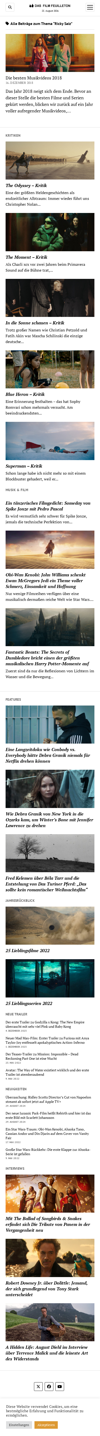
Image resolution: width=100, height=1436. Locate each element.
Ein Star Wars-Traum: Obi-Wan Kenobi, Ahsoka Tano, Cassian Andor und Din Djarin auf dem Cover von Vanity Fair (47, 1133)
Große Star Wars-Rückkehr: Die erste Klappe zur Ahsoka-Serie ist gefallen (48, 1151)
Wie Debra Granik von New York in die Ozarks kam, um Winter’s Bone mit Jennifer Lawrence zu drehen (49, 819)
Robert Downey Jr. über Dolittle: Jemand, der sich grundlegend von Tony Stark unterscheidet (47, 1288)
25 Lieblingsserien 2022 (29, 1003)
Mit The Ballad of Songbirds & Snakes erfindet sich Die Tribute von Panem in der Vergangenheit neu (48, 1224)
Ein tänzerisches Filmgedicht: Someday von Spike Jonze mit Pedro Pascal (48, 506)
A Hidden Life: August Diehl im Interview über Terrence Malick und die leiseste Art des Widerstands (47, 1353)
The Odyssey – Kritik (26, 185)
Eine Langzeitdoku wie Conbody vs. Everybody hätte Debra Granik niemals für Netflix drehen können (48, 755)
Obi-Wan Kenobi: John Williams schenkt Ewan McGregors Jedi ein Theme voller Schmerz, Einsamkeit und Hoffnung (46, 580)
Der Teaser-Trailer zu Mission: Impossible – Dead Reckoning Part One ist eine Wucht (42, 1056)
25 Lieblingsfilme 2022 (28, 950)
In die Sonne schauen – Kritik (35, 323)
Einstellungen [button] (19, 1425)
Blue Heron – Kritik (25, 394)
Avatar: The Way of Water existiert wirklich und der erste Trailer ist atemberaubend (47, 1072)
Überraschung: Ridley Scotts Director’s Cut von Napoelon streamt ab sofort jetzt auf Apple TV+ (48, 1099)
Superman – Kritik (24, 466)
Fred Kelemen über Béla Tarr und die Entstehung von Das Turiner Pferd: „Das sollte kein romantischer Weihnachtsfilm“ (47, 884)
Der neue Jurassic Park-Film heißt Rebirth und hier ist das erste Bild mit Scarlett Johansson (48, 1115)
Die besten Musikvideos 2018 (34, 78)
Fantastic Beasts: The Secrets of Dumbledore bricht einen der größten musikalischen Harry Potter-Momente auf (47, 658)
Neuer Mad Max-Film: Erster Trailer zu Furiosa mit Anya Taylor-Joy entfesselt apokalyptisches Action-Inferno (47, 1040)
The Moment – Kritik (26, 257)
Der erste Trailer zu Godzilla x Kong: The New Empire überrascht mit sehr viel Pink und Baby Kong (45, 1024)
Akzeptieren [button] (46, 1425)
